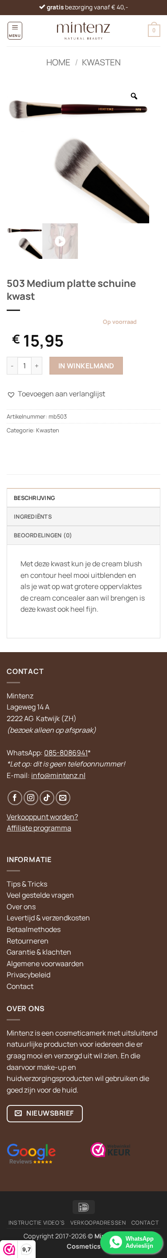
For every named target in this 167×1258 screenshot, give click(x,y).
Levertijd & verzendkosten (48, 918)
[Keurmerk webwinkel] (110, 1149)
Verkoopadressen (98, 1222)
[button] (15, 30)
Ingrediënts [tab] (33, 516)
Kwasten (101, 62)
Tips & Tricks (27, 884)
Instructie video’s (36, 1222)
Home (58, 62)
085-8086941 (66, 753)
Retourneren (28, 941)
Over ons (21, 906)
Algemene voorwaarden (45, 963)
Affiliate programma (39, 828)
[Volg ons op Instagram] (31, 797)
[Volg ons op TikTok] (47, 797)
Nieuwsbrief (49, 1113)
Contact (20, 986)
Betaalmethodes (34, 929)
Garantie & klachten (39, 952)
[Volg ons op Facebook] (15, 797)
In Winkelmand (86, 366)
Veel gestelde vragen (40, 895)
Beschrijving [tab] (34, 498)
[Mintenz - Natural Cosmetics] (83, 31)
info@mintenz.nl (58, 775)
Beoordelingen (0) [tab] (43, 535)
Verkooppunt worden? (42, 817)
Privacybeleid (28, 975)
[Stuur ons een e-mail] (63, 797)
